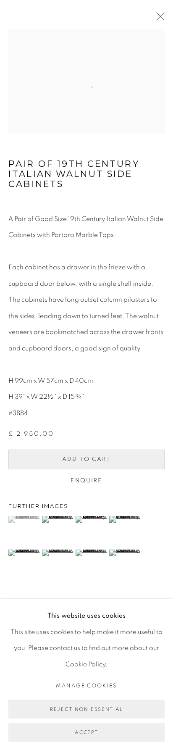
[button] (24, 519)
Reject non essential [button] (86, 709)
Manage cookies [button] (87, 686)
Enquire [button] (86, 481)
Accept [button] (86, 732)
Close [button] (158, 19)
